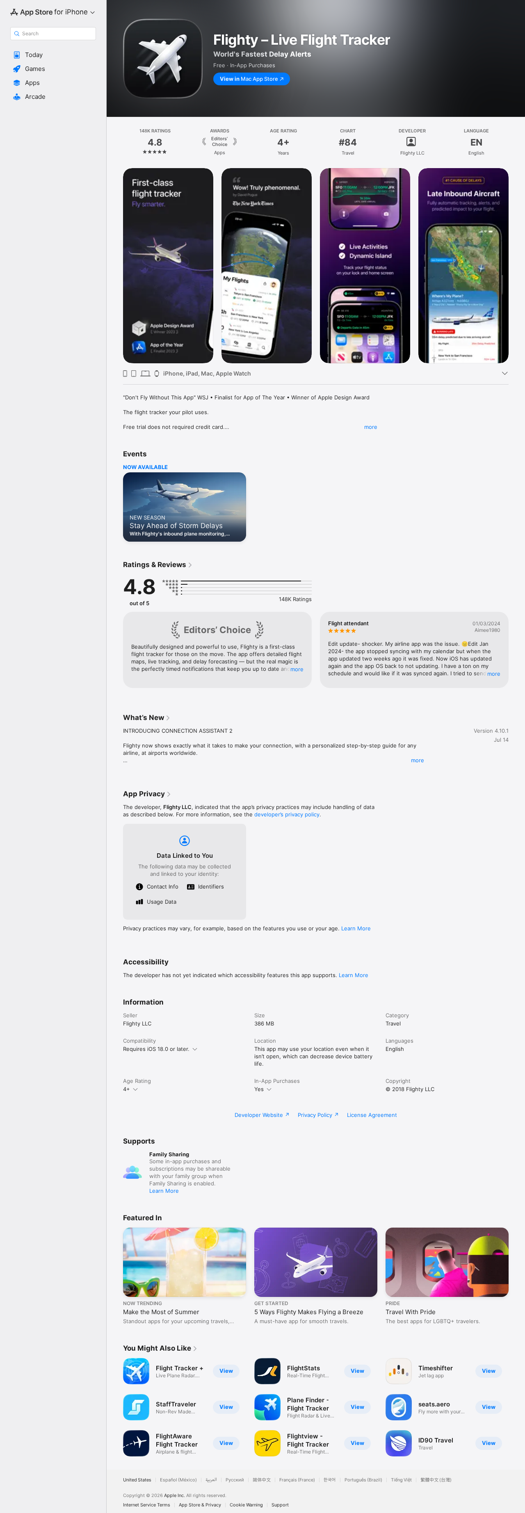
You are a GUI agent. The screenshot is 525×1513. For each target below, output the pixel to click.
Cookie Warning (246, 1505)
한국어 (330, 1480)
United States (137, 1480)
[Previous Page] (115, 142)
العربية (211, 1480)
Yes (259, 1089)
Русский (235, 1480)
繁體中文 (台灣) (436, 1480)
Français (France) (297, 1480)
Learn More (356, 928)
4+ (126, 1089)
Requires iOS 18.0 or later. (156, 1049)
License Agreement (372, 1115)
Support (280, 1505)
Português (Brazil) (363, 1480)
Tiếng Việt (401, 1480)
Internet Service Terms (146, 1505)
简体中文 (262, 1480)
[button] (53, 55)
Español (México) (178, 1480)
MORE (297, 669)
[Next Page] (517, 142)
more (370, 427)
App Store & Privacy (200, 1505)
